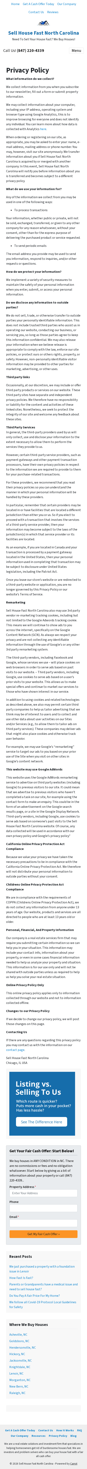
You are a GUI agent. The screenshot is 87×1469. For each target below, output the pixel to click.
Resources (39, 1436)
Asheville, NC (18, 1334)
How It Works (65, 1430)
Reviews (52, 12)
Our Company (66, 4)
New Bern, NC (18, 1386)
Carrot (73, 1464)
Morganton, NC (20, 1380)
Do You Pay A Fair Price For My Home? (34, 1296)
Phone (14, 1202)
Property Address (23, 1187)
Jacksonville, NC (20, 1360)
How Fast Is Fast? (21, 1278)
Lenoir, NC (16, 1373)
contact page (15, 1050)
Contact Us (36, 12)
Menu (76, 50)
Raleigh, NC (17, 1393)
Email (14, 1217)
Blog (73, 1436)
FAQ (79, 1430)
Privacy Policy (58, 1436)
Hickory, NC (17, 1354)
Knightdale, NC (19, 1367)
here (43, 129)
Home (15, 4)
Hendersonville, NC (22, 1347)
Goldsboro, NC (19, 1341)
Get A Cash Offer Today (38, 4)
